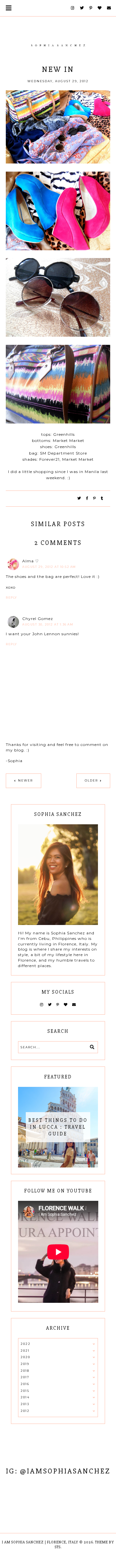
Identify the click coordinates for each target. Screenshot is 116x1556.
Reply (11, 597)
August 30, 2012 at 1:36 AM (47, 624)
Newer (25, 780)
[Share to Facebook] (87, 498)
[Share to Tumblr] (102, 498)
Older (91, 780)
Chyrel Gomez (37, 618)
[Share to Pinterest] (94, 498)
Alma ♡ (30, 560)
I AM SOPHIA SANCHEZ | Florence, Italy (40, 1542)
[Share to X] (79, 498)
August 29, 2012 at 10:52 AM (49, 567)
